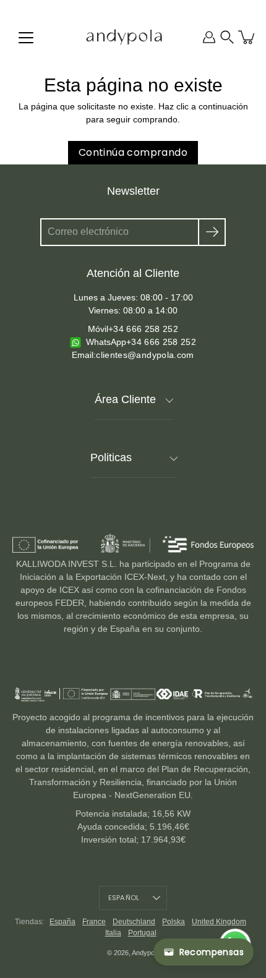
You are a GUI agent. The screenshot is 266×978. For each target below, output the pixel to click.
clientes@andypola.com (145, 355)
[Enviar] (212, 232)
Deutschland (134, 921)
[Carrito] (247, 37)
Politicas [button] (111, 457)
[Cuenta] (209, 37)
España (62, 921)
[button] (227, 37)
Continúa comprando (133, 152)
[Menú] (26, 38)
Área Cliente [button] (125, 399)
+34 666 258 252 (143, 329)
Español (124, 898)
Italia (113, 933)
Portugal (142, 933)
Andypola (146, 952)
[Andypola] (124, 37)
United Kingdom (219, 921)
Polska (173, 921)
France (94, 921)
